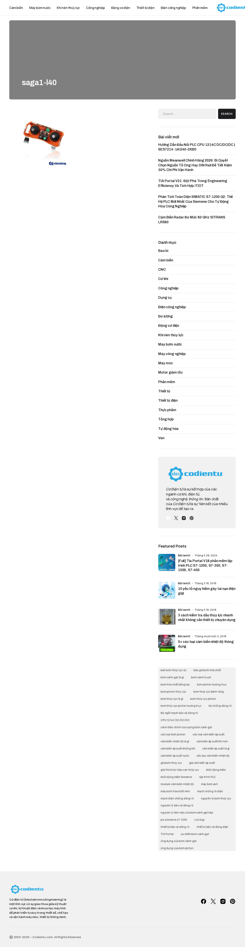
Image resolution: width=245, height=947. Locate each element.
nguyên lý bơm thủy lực (216, 798)
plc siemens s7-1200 (174, 819)
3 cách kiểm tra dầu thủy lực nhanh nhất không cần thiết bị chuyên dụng (207, 617)
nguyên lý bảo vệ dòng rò (177, 805)
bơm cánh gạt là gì (172, 677)
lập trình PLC (207, 777)
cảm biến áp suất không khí (178, 748)
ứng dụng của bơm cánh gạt (179, 841)
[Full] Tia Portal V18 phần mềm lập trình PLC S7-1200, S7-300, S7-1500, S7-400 (205, 565)
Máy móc (165, 363)
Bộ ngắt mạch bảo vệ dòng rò (179, 713)
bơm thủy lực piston (203, 699)
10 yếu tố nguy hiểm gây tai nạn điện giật (207, 591)
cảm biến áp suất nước (175, 755)
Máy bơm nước (170, 344)
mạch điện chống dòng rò (177, 798)
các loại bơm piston (173, 734)
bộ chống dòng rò (220, 705)
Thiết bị (164, 391)
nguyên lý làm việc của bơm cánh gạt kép (187, 812)
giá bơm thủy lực (171, 763)
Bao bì (163, 251)
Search (227, 113)
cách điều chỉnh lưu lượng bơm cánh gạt (186, 727)
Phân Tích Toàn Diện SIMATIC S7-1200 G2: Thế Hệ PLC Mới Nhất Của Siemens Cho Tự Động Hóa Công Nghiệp (195, 201)
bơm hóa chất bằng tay (175, 684)
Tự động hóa (168, 429)
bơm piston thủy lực (173, 691)
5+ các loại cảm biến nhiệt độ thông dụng (206, 644)
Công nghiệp (168, 288)
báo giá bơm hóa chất (207, 670)
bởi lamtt (184, 555)
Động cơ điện (168, 326)
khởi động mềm (216, 770)
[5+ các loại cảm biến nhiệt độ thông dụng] (166, 643)
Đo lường (165, 316)
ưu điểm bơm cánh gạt (195, 834)
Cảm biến (165, 260)
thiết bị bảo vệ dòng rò (175, 827)
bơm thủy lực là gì (172, 699)
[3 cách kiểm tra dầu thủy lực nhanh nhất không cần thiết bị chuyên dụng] (166, 616)
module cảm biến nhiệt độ (177, 784)
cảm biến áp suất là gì (216, 748)
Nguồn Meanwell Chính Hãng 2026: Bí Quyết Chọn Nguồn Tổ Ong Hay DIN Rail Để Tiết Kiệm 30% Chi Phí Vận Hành (195, 165)
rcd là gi (199, 819)
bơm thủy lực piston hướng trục (181, 705)
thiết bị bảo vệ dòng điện (212, 827)
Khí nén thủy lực (170, 335)
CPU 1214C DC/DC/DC (175, 720)
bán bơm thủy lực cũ (173, 670)
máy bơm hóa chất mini (175, 791)
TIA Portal (167, 834)
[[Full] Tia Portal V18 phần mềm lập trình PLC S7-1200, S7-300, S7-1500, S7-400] (166, 562)
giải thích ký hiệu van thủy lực (180, 770)
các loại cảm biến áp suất (208, 734)
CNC (162, 269)
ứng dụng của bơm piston (177, 848)
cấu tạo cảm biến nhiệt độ (213, 755)
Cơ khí (163, 279)
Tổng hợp (166, 419)
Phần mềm (166, 382)
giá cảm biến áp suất (202, 763)
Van (161, 438)
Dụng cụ (165, 297)
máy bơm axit (209, 784)
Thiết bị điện (168, 400)
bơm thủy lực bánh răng (208, 691)
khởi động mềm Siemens (176, 777)
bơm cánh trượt (201, 677)
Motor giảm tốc (170, 372)
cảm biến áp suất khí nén (212, 741)
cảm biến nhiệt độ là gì (175, 741)
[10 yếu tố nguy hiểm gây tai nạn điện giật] (166, 590)
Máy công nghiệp (172, 354)
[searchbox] (187, 114)
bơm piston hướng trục (212, 684)
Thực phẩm (167, 410)
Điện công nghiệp (172, 307)
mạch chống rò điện (210, 791)
